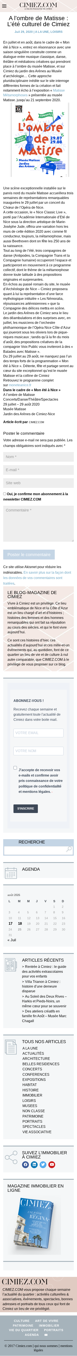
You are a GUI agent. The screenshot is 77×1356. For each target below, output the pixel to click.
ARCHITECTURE (36, 1058)
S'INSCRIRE (25, 808)
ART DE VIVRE (46, 1321)
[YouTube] (51, 1164)
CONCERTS (32, 1069)
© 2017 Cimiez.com (18, 1346)
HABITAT (29, 1085)
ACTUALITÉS (33, 1053)
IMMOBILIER (32, 1095)
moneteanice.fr (20, 385)
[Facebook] (25, 1164)
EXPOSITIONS (34, 1079)
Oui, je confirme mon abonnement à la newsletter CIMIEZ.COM (35, 496)
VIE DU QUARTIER (23, 1330)
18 (20, 924)
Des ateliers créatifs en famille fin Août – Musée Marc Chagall (44, 1016)
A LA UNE (42, 31)
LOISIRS (56, 31)
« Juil (11, 940)
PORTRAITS (32, 1121)
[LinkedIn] (34, 1164)
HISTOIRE (30, 1090)
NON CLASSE (33, 1111)
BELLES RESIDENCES (40, 1064)
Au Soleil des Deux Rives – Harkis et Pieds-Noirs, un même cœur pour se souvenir (44, 1001)
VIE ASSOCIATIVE (37, 1132)
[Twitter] (43, 1164)
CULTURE (22, 1321)
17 (10, 924)
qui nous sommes (46, 1346)
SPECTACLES (34, 1126)
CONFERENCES (35, 1074)
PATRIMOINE (32, 1116)
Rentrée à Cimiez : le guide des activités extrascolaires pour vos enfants (44, 971)
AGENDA (32, 1334)
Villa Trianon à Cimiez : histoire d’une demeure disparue (41, 986)
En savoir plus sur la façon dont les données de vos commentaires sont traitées (37, 578)
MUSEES (29, 1106)
